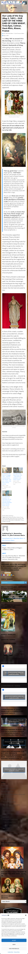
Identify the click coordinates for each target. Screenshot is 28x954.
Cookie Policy (10, 952)
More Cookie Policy (10, 825)
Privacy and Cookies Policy (10, 819)
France (21, 517)
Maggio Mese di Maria (9, 799)
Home (3, 785)
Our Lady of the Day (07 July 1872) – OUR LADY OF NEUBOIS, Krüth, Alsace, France (17, 476)
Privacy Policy (17, 952)
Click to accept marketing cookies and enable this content (14, 596)
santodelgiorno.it (19, 657)
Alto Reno (14, 517)
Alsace (7, 517)
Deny (14, 944)
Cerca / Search (5, 817)
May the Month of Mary (9, 802)
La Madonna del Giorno (10, 686)
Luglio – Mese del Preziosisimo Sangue (13, 814)
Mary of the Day (9, 515)
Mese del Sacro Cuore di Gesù (11, 805)
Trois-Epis (8, 521)
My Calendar (6, 828)
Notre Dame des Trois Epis (15, 518)
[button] (26, 915)
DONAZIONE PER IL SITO (7, 838)
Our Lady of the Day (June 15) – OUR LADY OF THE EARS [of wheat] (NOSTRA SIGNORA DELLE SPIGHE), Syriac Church (7, 501)
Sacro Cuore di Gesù (8, 808)
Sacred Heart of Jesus (9, 811)
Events (6, 831)
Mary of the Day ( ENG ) (7, 791)
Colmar (18, 517)
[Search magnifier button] (25, 582)
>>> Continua (21, 655)
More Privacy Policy (10, 822)
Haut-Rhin (8, 518)
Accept (14, 940)
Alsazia (10, 517)
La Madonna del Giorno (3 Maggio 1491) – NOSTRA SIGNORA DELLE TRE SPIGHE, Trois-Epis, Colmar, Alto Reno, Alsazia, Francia (6, 479)
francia (3, 518)
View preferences (14, 948)
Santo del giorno (10, 643)
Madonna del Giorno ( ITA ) (8, 788)
